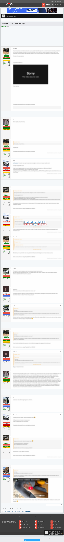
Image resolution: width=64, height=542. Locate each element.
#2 (60, 119)
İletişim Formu (56, 521)
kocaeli (9, 410)
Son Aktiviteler (41, 521)
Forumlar (50, 4)
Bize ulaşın (40, 533)
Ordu (9, 319)
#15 (60, 414)
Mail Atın (55, 524)
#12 (60, 351)
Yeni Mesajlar (40, 524)
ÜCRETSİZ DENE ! (55, 534)
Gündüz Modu (4, 533)
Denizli (9, 65)
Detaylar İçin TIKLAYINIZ (11, 16)
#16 (60, 435)
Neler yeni (58, 4)
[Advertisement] (32, 37)
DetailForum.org (57, 527)
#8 (60, 268)
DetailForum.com (26, 527)
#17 (60, 467)
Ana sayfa (43, 5)
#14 (60, 397)
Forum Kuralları (25, 524)
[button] (53, 5)
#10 (60, 305)
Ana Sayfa (24, 521)
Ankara (9, 177)
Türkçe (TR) (11, 533)
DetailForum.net (41, 527)
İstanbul (8, 481)
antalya (9, 386)
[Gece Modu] (2, 1)
